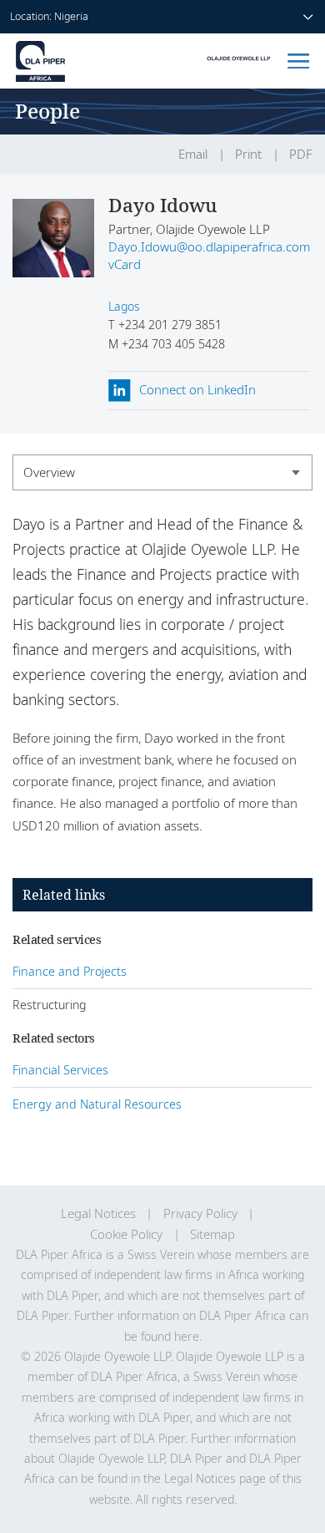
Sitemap (212, 1234)
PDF (300, 154)
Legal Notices (98, 1213)
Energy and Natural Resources (97, 1104)
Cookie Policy (126, 1234)
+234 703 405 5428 (171, 344)
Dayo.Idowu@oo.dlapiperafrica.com (209, 247)
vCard (124, 264)
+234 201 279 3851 (168, 324)
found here (170, 1336)
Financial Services (60, 1070)
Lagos (124, 306)
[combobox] (162, 472)
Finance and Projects (69, 971)
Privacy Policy (200, 1213)
